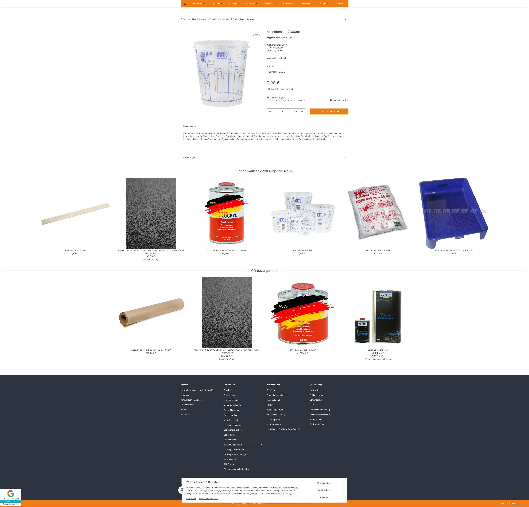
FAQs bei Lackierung (276, 414)
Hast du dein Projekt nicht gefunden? (283, 429)
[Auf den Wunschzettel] (256, 35)
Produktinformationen (276, 395)
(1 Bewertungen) (285, 37)
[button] (243, 395)
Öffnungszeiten (188, 404)
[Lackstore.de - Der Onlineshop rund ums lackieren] (185, 3)
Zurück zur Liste (189, 19)
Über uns (185, 395)
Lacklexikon (229, 435)
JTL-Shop (514, 503)
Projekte (227, 390)
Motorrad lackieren (232, 405)
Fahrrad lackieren (231, 410)
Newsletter (315, 390)
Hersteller (271, 405)
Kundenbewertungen (276, 410)
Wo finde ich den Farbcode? (236, 469)
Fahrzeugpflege (231, 415)
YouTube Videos (274, 424)
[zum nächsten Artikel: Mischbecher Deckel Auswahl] (345, 19)
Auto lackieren (230, 395)
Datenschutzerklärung (209, 498)
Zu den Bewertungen (11, 498)
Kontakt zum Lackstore (191, 400)
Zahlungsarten (316, 395)
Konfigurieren (324, 490)
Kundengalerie (273, 419)
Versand (289, 89)
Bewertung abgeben (10, 504)
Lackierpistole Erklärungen (236, 454)
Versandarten (316, 400)
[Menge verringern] (270, 111)
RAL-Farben (229, 464)
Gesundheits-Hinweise (320, 414)
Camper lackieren (232, 400)
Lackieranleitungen (232, 425)
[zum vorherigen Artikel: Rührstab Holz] (340, 19)
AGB (312, 404)
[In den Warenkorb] (183, 28)
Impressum (191, 498)
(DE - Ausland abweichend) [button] (296, 100)
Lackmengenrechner (233, 430)
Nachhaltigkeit (273, 400)
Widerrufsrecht (316, 419)
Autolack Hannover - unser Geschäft (197, 390)
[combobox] (307, 72)
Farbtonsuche (230, 459)
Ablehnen (324, 497)
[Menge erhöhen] (302, 111)
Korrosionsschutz (231, 420)
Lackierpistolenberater (234, 449)
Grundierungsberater (233, 444)
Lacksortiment (230, 439)
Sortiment (271, 390)
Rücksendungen (317, 424)
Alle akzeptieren (324, 483)
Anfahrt (184, 409)
